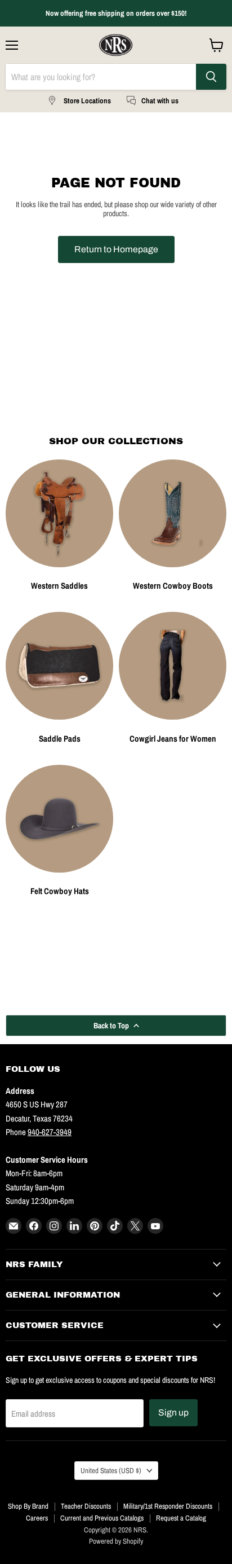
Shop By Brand (28, 1506)
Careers (37, 1518)
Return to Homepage (116, 249)
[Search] (211, 77)
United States (111, 1470)
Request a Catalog (181, 1518)
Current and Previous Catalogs (102, 1518)
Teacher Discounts (86, 1506)
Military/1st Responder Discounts (167, 1506)
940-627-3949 (50, 1132)
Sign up (173, 1412)
